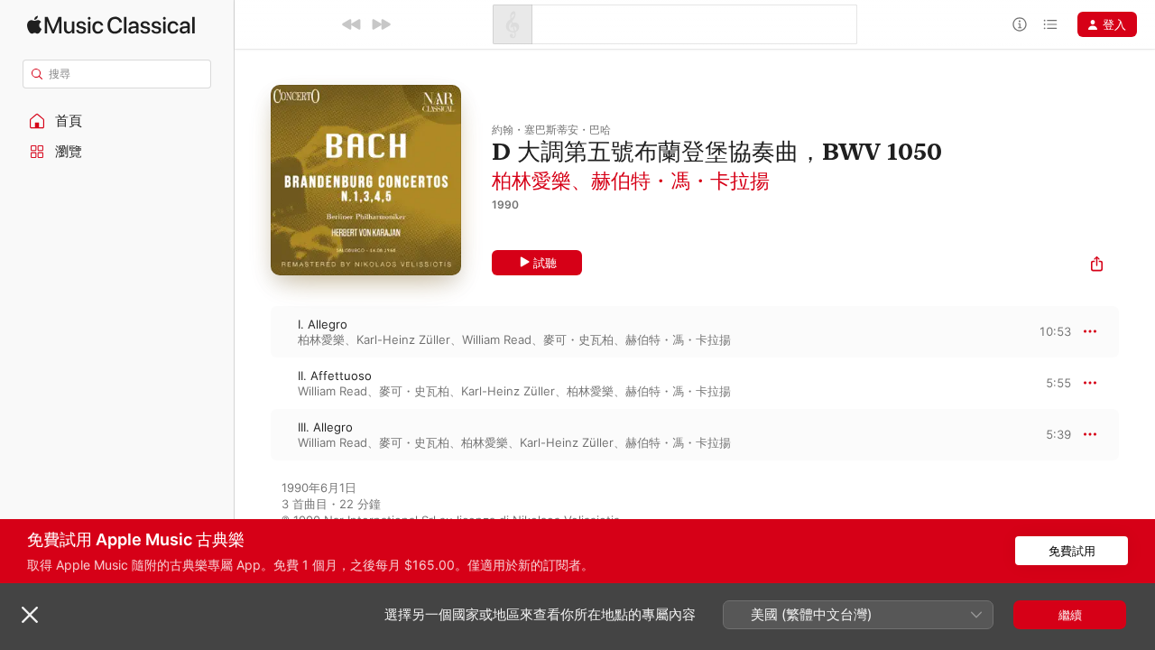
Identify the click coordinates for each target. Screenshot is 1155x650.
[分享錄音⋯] (1097, 265)
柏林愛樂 (531, 180)
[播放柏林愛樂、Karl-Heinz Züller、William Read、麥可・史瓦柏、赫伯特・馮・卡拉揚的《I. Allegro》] (252, 331)
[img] (111, 25)
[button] (117, 121)
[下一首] (380, 24)
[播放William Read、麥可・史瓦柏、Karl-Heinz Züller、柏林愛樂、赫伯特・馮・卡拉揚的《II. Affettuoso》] (252, 383)
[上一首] (351, 24)
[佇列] (1050, 24)
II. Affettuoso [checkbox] (335, 375)
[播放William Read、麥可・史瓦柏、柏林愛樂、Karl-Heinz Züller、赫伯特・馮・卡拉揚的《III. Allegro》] (252, 434)
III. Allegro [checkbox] (325, 427)
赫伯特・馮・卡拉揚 (680, 180)
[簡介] (1019, 24)
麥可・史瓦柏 (578, 339)
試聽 (545, 262)
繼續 (1070, 615)
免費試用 (1072, 550)
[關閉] (30, 615)
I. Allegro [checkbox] (322, 324)
